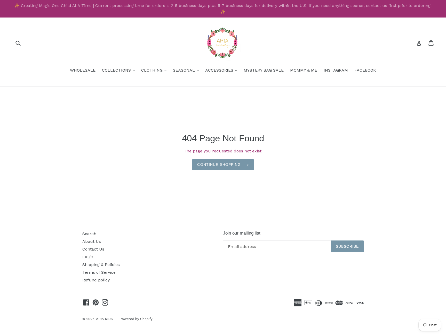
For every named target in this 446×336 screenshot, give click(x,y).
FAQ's (87, 256)
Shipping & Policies (101, 264)
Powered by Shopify (136, 319)
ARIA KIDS (104, 319)
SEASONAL (187, 70)
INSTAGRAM (336, 70)
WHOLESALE (82, 70)
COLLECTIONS (119, 70)
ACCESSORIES (222, 70)
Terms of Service (99, 272)
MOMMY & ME (303, 70)
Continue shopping (219, 164)
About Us (91, 241)
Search (89, 233)
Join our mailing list (241, 233)
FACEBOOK (365, 70)
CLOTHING (155, 70)
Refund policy (96, 280)
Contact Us (93, 249)
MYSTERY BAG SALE (264, 70)
